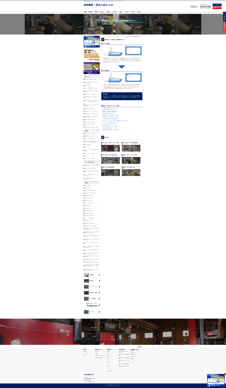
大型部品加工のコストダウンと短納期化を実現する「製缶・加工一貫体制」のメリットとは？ (92, 265)
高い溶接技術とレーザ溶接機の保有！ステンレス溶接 (92, 117)
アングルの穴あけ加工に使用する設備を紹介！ (92, 236)
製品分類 (108, 351)
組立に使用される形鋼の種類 (90, 193)
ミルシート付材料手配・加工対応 (91, 88)
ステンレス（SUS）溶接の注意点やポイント (92, 243)
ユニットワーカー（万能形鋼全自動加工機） (92, 150)
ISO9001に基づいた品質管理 (90, 133)
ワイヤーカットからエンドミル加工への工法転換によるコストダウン (115, 120)
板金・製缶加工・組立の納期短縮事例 (124, 355)
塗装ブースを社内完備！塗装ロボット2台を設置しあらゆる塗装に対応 (92, 142)
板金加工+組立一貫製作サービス (100, 355)
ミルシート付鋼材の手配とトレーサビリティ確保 (92, 175)
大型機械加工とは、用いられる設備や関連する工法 (92, 229)
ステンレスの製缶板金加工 (90, 218)
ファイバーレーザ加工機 (89, 158)
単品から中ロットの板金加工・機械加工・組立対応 (92, 165)
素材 (108, 357)
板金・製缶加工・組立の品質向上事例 (124, 358)
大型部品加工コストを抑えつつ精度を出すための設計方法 (92, 270)
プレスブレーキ (87, 147)
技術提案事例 (122, 349)
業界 (108, 353)
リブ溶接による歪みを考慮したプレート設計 (110, 116)
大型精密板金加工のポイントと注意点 (92, 259)
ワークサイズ (109, 355)
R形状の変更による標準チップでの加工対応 (110, 129)
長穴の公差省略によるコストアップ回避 (109, 126)
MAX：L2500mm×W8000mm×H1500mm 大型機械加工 (92, 104)
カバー (108, 364)
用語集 (85, 355)
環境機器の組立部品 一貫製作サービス (92, 97)
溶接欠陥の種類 (87, 205)
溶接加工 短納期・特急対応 (90, 122)
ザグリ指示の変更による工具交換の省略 (109, 118)
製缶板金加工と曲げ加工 (89, 213)
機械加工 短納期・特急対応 (90, 119)
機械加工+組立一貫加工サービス (100, 357)
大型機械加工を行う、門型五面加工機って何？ (92, 240)
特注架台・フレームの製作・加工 (91, 94)
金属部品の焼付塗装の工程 (90, 223)
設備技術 (130, 327)
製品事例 (94, 336)
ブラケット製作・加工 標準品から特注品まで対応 (92, 83)
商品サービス (112, 327)
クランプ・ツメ (109, 368)
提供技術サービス (99, 349)
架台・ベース (109, 362)
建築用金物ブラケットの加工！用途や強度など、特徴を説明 (92, 232)
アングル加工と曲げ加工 (89, 203)
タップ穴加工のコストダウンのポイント (109, 124)
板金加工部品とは (88, 185)
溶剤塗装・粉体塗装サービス (90, 108)
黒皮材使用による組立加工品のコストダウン (110, 115)
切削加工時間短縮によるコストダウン (109, 109)
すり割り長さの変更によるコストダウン (109, 127)
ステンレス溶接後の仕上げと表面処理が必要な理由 (92, 247)
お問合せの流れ (133, 354)
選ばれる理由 (94, 327)
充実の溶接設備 (87, 144)
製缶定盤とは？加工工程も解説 (90, 225)
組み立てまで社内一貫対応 (90, 138)
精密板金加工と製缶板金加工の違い (91, 253)
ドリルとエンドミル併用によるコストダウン (110, 122)
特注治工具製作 (87, 85)
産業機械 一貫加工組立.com (98, 5)
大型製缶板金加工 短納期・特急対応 (91, 127)
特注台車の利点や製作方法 (90, 215)
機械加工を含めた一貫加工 (90, 136)
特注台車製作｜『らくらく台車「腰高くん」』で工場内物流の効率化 (92, 101)
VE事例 (112, 336)
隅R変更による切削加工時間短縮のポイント (110, 111)
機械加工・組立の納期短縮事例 (124, 363)
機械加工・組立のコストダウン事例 (110, 105)
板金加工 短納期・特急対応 (90, 124)
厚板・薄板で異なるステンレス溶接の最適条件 (92, 256)
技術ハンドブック (133, 356)
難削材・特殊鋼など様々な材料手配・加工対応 (92, 91)
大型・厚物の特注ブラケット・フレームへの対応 (92, 179)
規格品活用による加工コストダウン (109, 113)
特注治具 (108, 366)
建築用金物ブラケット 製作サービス (91, 113)
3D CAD (86, 155)
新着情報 (130, 336)
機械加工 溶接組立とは (89, 195)
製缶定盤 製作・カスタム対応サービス (92, 111)
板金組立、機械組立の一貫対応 (90, 79)
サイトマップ (133, 363)
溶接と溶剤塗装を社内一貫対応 (90, 168)
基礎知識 (85, 351)
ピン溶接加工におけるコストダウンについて (110, 107)
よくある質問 (86, 353)
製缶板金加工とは (88, 208)
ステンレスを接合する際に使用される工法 (92, 250)
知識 (85, 349)
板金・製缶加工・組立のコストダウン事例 (124, 352)
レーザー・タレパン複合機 (90, 153)
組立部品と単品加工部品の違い (90, 190)
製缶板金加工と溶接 (88, 220)
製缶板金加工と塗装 (88, 210)
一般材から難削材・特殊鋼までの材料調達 (92, 171)
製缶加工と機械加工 (88, 200)
